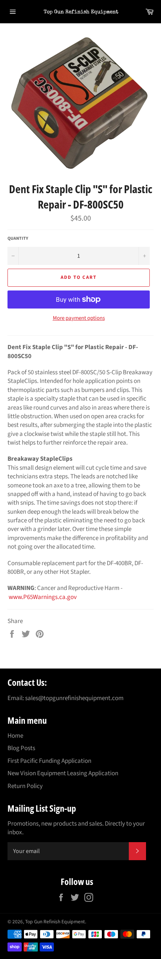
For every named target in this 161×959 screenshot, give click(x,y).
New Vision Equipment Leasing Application (62, 773)
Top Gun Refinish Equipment (55, 921)
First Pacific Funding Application (49, 760)
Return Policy (25, 786)
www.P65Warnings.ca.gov (43, 597)
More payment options (79, 318)
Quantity (17, 239)
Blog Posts (21, 748)
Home (15, 735)
